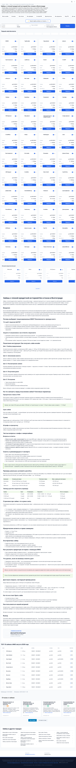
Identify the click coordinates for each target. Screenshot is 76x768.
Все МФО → (38, 288)
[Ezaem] (46, 34)
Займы (7, 4)
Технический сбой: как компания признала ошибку (68, 703)
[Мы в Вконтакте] (65, 754)
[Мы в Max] (71, 754)
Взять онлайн (5, 16)
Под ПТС (67, 16)
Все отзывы (32, 720)
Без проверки (30, 16)
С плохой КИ (39, 16)
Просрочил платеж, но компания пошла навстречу (8, 703)
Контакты (36, 762)
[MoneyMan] (5, 34)
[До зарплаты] (55, 34)
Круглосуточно (48, 16)
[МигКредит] (21, 34)
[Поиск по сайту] (72, 2)
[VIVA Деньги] (13, 34)
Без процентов (58, 16)
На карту (14, 16)
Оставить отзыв (42, 720)
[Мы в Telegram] (68, 754)
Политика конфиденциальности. (13, 762)
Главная (3, 4)
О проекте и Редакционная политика (45, 762)
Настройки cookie (64, 762)
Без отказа (21, 16)
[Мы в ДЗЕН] (59, 754)
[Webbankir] (63, 34)
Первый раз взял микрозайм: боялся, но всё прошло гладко (28, 703)
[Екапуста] (38, 34)
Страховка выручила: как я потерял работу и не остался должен (49, 703)
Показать (68, 25)
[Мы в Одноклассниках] (62, 754)
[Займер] (30, 34)
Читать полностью (7, 712)
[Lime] (71, 34)
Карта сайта (55, 762)
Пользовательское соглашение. (27, 762)
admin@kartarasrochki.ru (30, 754)
